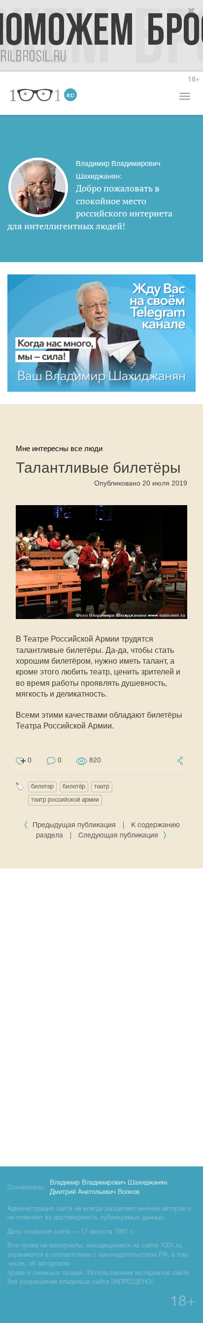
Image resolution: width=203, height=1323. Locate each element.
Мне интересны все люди (59, 448)
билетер (42, 786)
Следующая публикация (119, 836)
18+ (194, 80)
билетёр (74, 786)
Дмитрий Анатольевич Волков (94, 1192)
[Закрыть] (191, 11)
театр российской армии (65, 800)
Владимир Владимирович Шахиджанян (108, 1183)
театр (101, 786)
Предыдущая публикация (74, 825)
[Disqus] (101, 1015)
